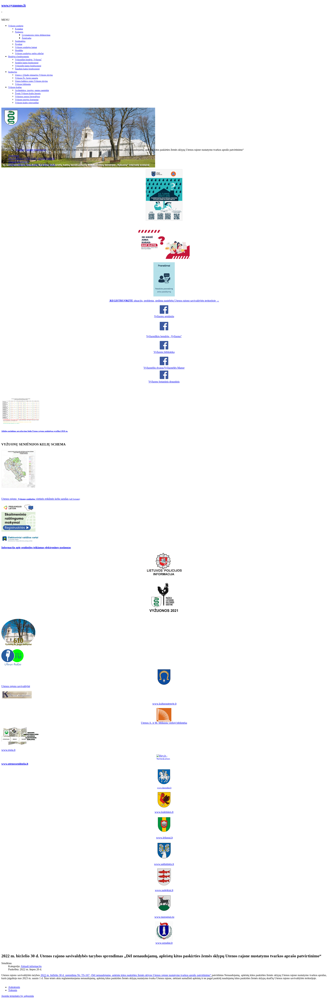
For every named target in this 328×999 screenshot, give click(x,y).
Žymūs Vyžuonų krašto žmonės (28, 93)
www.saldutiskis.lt (164, 864)
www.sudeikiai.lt (164, 890)
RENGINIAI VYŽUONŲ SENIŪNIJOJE (31, 158)
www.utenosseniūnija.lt (14, 763)
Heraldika (19, 50)
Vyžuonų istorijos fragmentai (26, 99)
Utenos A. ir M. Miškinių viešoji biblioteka (164, 722)
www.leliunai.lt (164, 837)
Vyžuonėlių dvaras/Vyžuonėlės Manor (164, 367)
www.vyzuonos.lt (13, 5)
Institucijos (12, 72)
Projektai (18, 44)
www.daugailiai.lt (164, 788)
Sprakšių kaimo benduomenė (26, 63)
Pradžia (20, 149)
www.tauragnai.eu (164, 916)
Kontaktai (19, 29)
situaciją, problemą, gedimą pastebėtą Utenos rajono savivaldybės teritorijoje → (164, 300)
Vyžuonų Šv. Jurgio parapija (26, 78)
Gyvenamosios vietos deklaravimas (36, 35)
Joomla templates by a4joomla (17, 996)
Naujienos (13, 155)
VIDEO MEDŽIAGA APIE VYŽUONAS (31, 164)
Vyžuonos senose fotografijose (27, 96)
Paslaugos (19, 32)
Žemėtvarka (26, 38)
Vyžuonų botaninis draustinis (164, 381)
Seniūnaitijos (20, 41)
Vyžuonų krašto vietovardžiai (27, 102)
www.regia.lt (8, 750)
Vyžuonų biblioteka (23, 84)
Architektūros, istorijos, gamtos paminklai (32, 90)
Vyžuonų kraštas (15, 87)
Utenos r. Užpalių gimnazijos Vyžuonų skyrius (34, 75)
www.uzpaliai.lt (164, 942)
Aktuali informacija (35, 149)
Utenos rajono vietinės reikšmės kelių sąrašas (40, 498)
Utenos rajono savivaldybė (15, 686)
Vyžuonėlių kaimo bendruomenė (28, 66)
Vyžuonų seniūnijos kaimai (26, 47)
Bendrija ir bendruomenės (18, 56)
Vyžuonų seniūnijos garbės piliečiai (29, 53)
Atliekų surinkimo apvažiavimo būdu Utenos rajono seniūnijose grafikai (34, 431)
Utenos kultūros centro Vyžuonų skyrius (31, 81)
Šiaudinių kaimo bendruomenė (27, 69)
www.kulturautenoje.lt (164, 703)
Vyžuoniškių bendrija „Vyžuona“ (28, 59)
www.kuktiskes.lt (164, 812)
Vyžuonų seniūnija (15, 26)
